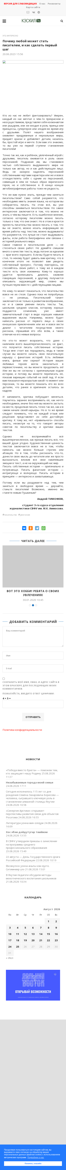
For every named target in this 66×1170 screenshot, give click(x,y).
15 (48, 934)
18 (17, 940)
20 (33, 940)
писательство (10, 514)
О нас (42, 3)
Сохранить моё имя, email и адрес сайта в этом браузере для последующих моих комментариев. (31, 685)
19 (25, 940)
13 (33, 934)
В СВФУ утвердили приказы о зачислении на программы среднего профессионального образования (31, 844)
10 (9, 934)
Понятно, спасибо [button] (33, 1163)
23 (56, 940)
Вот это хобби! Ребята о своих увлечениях (33, 593)
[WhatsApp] (43, 528)
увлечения (25, 514)
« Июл (9, 958)
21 (40, 940)
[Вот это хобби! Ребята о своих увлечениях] (33, 566)
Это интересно (10, 36)
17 (9, 940)
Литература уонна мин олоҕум (24, 823)
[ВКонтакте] (24, 528)
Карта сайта (33, 7)
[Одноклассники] (31, 528)
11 (17, 934)
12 (25, 934)
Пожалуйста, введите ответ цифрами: (29, 693)
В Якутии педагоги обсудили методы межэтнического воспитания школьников (31, 876)
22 (48, 940)
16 (56, 934)
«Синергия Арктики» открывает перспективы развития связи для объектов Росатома (32, 814)
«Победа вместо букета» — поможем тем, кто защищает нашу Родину (32, 771)
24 (9, 946)
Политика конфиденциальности (22, 729)
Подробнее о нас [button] (35, 1157)
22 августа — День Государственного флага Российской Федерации (33, 858)
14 (40, 934)
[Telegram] (37, 528)
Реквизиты (54, 3)
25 (17, 946)
